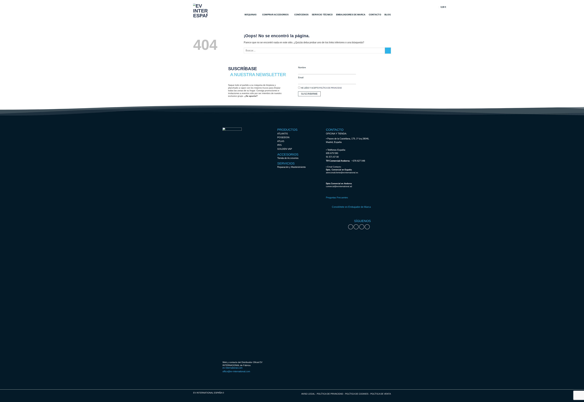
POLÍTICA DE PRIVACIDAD (330, 88)
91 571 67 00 (332, 157)
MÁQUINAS (250, 14)
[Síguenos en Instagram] (356, 226)
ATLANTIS (282, 133)
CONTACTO (375, 14)
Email (300, 77)
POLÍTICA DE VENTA (380, 394)
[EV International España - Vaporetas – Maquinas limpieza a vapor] (201, 10)
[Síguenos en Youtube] (367, 226)
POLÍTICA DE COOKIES (357, 394)
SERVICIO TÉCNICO (322, 14)
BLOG (387, 14)
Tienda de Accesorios (288, 158)
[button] (435, 7)
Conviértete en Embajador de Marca (351, 207)
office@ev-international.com (236, 371)
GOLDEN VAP (284, 149)
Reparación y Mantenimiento (291, 167)
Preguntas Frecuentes (337, 197)
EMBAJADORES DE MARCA (350, 14)
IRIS (279, 145)
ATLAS (280, 141)
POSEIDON (283, 137)
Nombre (302, 67)
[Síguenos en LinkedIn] (361, 226)
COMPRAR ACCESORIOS (275, 14)
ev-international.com (232, 367)
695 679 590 (332, 153)
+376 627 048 (358, 160)
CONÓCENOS (301, 14)
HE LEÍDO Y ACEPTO (321, 88)
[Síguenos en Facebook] (350, 226)
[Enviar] (388, 50)
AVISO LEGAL (308, 394)
